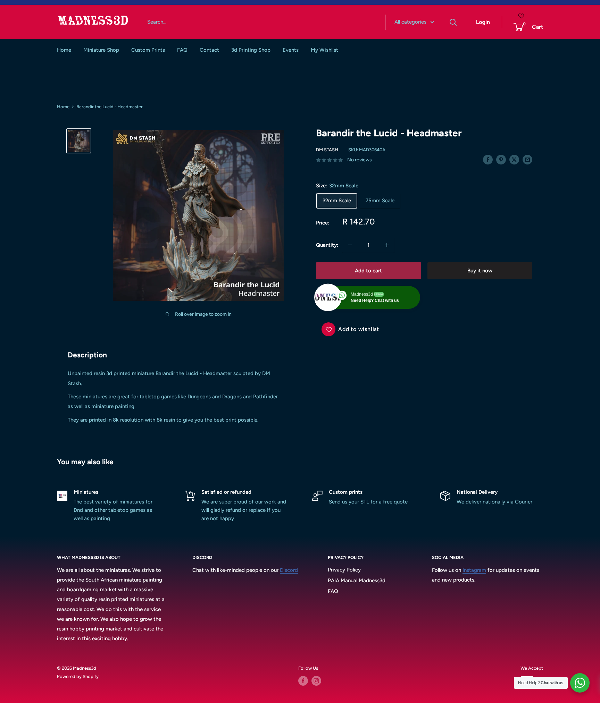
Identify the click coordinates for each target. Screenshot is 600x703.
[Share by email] (527, 159)
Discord (289, 570)
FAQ (182, 50)
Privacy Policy (344, 570)
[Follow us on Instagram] (316, 681)
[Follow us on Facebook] (303, 681)
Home (64, 50)
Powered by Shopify (78, 676)
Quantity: (327, 245)
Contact (209, 50)
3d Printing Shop (250, 50)
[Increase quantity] (387, 245)
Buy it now (479, 271)
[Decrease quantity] (350, 245)
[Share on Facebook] (488, 159)
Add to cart (368, 271)
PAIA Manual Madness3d (356, 580)
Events (291, 50)
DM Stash (327, 149)
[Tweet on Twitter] (514, 159)
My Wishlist (324, 50)
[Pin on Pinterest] (501, 159)
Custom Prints (148, 50)
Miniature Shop (101, 50)
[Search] (453, 22)
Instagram (474, 570)
